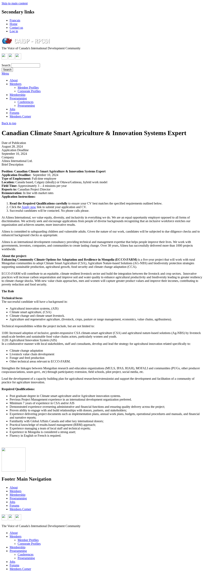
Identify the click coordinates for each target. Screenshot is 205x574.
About (14, 80)
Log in (14, 31)
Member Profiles (28, 87)
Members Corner (20, 116)
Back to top (9, 123)
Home (13, 24)
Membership (17, 94)
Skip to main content (15, 3)
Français (15, 20)
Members (15, 84)
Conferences (25, 102)
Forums (14, 112)
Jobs (12, 109)
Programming (18, 98)
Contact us (16, 27)
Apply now (29, 207)
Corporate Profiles (29, 91)
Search (6, 65)
